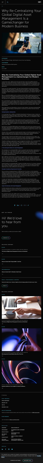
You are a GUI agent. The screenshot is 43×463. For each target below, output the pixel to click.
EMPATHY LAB (4, 402)
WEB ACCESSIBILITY (15, 427)
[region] (21, 457)
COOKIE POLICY (5, 437)
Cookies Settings (15, 460)
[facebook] (14, 205)
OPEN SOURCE (4, 429)
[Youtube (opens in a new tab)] (12, 449)
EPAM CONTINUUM (5, 400)
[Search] (7, 2)
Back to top (5, 395)
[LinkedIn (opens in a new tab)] (2, 449)
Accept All (27, 460)
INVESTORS (4, 427)
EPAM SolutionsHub (35, 412)
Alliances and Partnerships (14, 419)
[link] (28, 205)
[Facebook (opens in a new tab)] (5, 449)
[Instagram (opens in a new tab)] (9, 449)
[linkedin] (18, 205)
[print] (21, 205)
